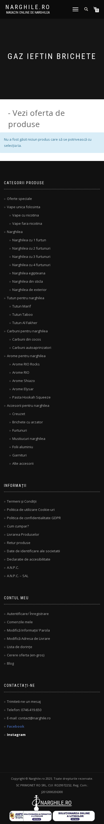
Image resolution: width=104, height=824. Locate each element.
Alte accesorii (23, 463)
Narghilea (15, 231)
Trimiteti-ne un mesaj (24, 701)
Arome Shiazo (23, 380)
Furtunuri (19, 430)
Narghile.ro (27, 7)
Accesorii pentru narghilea (28, 405)
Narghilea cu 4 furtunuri (31, 264)
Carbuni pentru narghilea (27, 331)
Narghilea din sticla (27, 281)
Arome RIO (20, 372)
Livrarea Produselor (23, 534)
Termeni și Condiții (22, 501)
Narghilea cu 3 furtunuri (31, 256)
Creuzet (18, 413)
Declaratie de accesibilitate (28, 559)
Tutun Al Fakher (24, 322)
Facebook (15, 726)
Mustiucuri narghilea (28, 438)
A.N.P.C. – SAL (17, 575)
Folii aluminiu (22, 446)
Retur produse (18, 542)
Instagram (16, 734)
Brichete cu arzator (27, 422)
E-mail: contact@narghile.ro (29, 718)
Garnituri (19, 455)
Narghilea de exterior (29, 289)
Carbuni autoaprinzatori (31, 347)
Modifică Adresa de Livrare (28, 638)
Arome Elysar (23, 389)
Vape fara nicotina (27, 223)
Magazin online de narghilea (28, 12)
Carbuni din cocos (26, 339)
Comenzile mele (20, 622)
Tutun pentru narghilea (25, 297)
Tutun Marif (21, 306)
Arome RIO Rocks (26, 364)
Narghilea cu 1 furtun (29, 240)
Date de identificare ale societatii (33, 551)
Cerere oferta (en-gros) (25, 655)
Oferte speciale (19, 198)
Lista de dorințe (19, 646)
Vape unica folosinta (23, 206)
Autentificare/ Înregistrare (28, 613)
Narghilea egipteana (28, 273)
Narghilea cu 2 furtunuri (31, 248)
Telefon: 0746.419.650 (24, 709)
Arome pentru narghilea (26, 355)
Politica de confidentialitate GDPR (34, 517)
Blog (10, 663)
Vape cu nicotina (25, 215)
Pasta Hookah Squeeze (31, 397)
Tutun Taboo (22, 314)
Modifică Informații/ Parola (28, 630)
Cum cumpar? (18, 526)
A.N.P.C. (13, 567)
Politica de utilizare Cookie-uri (31, 509)
